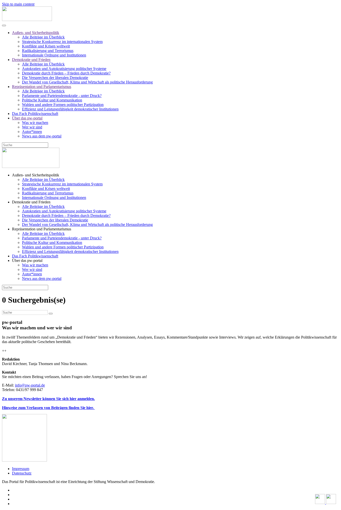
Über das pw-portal (27, 118)
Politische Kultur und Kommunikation (52, 100)
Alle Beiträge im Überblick (43, 37)
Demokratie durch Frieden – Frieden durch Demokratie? (66, 73)
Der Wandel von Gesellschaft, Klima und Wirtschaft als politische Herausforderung (87, 82)
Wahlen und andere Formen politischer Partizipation (63, 104)
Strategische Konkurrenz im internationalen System (62, 41)
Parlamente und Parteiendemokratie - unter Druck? (62, 95)
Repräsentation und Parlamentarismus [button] (41, 229)
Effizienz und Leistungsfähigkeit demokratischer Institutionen (70, 109)
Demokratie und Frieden (31, 59)
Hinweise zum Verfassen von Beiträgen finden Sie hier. (48, 408)
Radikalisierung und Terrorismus (47, 50)
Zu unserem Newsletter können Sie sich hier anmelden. (48, 399)
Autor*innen (32, 131)
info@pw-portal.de (30, 385)
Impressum (20, 469)
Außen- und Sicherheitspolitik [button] (35, 175)
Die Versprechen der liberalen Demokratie (55, 77)
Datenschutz (21, 473)
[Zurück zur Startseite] (27, 19)
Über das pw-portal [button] (27, 260)
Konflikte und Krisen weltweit (46, 46)
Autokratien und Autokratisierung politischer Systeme (64, 68)
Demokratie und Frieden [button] (31, 202)
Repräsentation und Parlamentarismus (41, 86)
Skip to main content (18, 4)
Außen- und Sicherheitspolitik (35, 32)
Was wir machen (35, 122)
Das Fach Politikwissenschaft (35, 113)
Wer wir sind (32, 127)
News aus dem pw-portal (41, 136)
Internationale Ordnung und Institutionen (54, 55)
